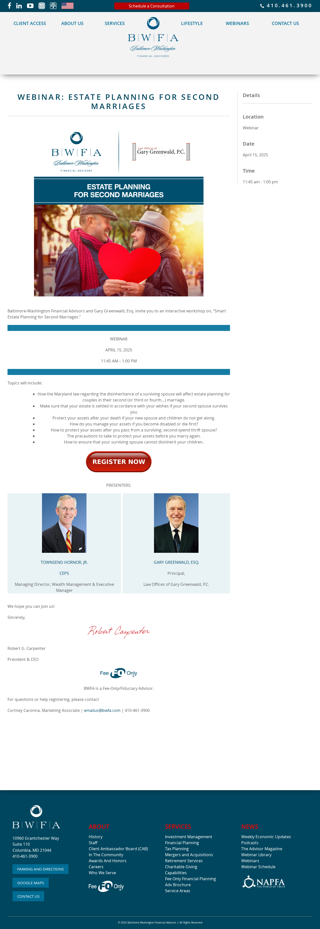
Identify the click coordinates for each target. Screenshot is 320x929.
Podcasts (249, 842)
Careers (96, 866)
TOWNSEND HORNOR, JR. (64, 562)
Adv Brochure (178, 884)
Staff (93, 842)
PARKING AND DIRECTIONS (40, 868)
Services (115, 23)
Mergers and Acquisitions (189, 854)
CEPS (64, 573)
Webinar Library (256, 854)
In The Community (106, 854)
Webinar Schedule (258, 866)
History (95, 836)
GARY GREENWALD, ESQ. (176, 562)
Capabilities (176, 872)
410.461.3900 (288, 6)
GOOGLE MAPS (30, 882)
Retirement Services (184, 860)
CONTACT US (28, 896)
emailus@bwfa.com (102, 710)
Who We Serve (102, 872)
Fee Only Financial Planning (190, 878)
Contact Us (285, 23)
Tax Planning (177, 848)
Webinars (237, 23)
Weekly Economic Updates (266, 836)
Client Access (30, 23)
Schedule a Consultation (151, 6)
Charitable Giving (181, 866)
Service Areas (177, 890)
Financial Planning (182, 842)
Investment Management (188, 836)
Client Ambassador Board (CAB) (118, 848)
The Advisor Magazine (261, 848)
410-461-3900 (25, 856)
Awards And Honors (107, 860)
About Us (72, 23)
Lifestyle (192, 23)
